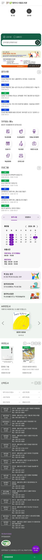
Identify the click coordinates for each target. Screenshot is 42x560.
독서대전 (21, 149)
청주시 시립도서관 (24, 3)
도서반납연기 (21, 137)
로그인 (13, 15)
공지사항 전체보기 (39, 72)
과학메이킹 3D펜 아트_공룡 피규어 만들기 (14, 200)
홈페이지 (19, 37)
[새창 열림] (6, 546)
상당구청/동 (25, 392)
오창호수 (28, 217)
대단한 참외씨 (21, 332)
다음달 (36, 226)
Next (36, 65)
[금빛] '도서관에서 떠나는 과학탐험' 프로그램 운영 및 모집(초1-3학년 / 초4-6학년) (21, 96)
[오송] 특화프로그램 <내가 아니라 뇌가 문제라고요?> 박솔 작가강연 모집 (21, 87)
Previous (30, 65)
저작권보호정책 (5, 537)
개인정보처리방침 (6, 534)
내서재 (29, 15)
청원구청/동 (6, 402)
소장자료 (8, 37)
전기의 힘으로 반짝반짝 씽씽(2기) (11, 175)
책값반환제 (8, 161)
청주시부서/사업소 (8, 392)
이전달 (26, 226)
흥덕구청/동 (25, 397)
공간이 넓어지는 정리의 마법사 (10, 208)
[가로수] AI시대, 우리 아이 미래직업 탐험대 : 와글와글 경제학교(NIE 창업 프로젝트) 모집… (21, 104)
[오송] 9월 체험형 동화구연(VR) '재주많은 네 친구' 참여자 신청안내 (21, 112)
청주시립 (14, 217)
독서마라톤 (8, 137)
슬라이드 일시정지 (38, 66)
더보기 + (39, 343)
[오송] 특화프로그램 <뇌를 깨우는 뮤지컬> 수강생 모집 (18, 79)
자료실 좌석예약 (34, 137)
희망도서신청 (34, 149)
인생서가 (7, 149)
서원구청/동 (6, 397)
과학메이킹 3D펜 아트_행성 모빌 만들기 (13, 192)
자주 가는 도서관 (35, 549)
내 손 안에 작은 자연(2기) (9, 183)
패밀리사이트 (26, 402)
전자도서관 (21, 161)
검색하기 (37, 42)
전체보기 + (39, 168)
